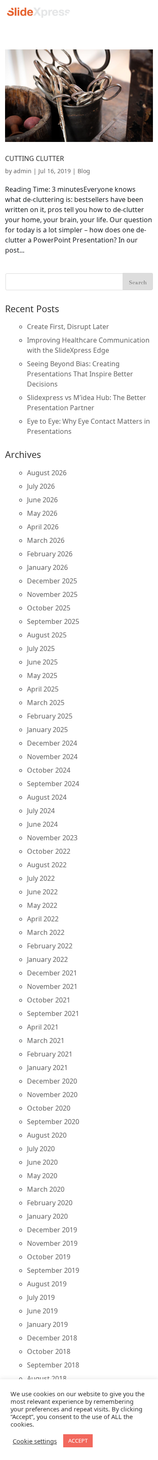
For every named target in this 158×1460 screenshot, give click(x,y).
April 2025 (43, 689)
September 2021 (53, 1013)
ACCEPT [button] (78, 1440)
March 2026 (45, 540)
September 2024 (53, 783)
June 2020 (42, 1162)
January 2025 (47, 729)
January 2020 (47, 1216)
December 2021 (52, 973)
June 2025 (42, 662)
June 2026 (42, 499)
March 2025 (45, 702)
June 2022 (42, 891)
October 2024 (48, 770)
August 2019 (47, 1283)
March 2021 (45, 1040)
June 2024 (42, 824)
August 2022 (47, 864)
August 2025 (47, 635)
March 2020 (45, 1189)
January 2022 (47, 959)
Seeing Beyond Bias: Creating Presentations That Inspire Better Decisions (80, 374)
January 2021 (47, 1067)
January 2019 (47, 1324)
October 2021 (48, 1000)
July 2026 (41, 486)
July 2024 (41, 810)
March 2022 (45, 932)
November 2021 (52, 986)
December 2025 (52, 581)
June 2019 (42, 1311)
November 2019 (52, 1243)
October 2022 (48, 851)
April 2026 (43, 526)
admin (22, 171)
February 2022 (49, 946)
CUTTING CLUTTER (34, 158)
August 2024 (47, 797)
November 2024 (52, 756)
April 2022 (43, 918)
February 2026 (49, 553)
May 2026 (42, 513)
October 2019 (48, 1256)
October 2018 (48, 1351)
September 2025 (53, 621)
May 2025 (42, 675)
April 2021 (43, 1027)
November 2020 (52, 1094)
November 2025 (52, 594)
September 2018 (53, 1365)
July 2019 (41, 1297)
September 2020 (53, 1121)
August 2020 (47, 1135)
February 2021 (49, 1054)
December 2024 (52, 743)
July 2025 (41, 648)
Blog (84, 171)
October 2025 (48, 608)
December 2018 (52, 1338)
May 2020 (42, 1175)
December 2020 (52, 1081)
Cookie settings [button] (35, 1441)
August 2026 (47, 472)
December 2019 (52, 1229)
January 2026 (47, 567)
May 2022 (42, 905)
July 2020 (41, 1148)
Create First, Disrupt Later (68, 326)
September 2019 (53, 1270)
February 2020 (49, 1202)
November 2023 (52, 837)
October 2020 (48, 1108)
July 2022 (41, 878)
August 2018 (47, 1378)
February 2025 (49, 716)
